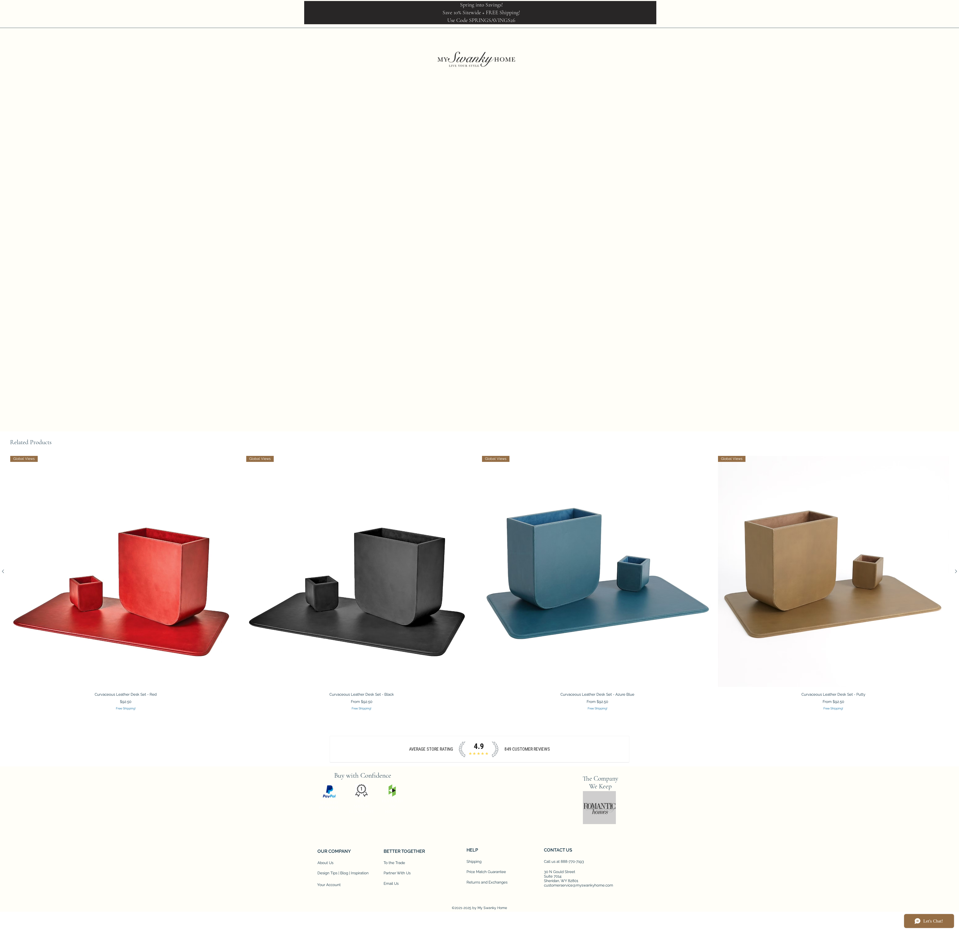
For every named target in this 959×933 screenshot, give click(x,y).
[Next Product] (956, 571)
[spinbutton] (533, 265)
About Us (325, 834)
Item (528, 228)
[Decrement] (526, 265)
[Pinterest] (360, 787)
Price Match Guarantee (486, 843)
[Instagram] (372, 787)
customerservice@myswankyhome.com (578, 857)
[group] (479, 583)
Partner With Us (397, 844)
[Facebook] (899, 31)
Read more (529, 217)
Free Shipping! (533, 182)
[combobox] (557, 241)
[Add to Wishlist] (587, 283)
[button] (936, 31)
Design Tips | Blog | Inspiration (343, 844)
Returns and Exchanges (487, 854)
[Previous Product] (3, 571)
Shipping (474, 833)
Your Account (329, 856)
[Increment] (541, 265)
